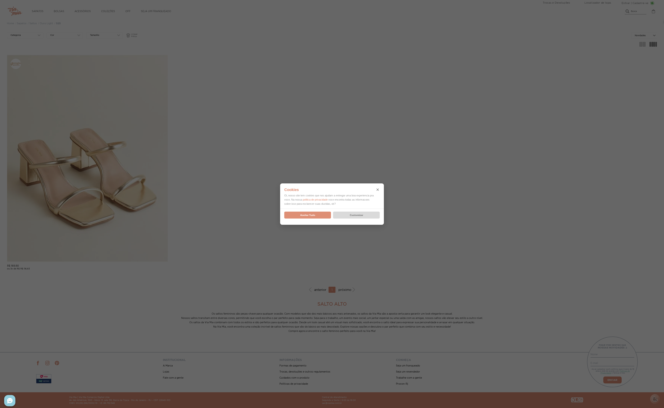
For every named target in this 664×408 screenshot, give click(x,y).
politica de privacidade (315, 199)
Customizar (356, 215)
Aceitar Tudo (307, 215)
